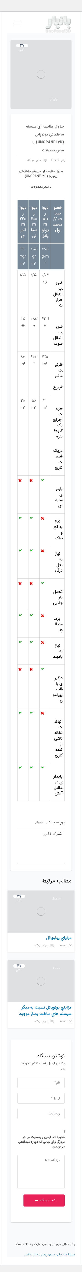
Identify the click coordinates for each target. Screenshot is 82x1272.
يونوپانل (54, 99)
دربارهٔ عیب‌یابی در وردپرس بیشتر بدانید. (49, 1254)
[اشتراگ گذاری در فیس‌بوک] (57, 847)
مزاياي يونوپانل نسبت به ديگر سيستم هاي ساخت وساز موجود (45, 1010)
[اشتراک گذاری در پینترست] (35, 857)
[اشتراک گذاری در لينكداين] (35, 847)
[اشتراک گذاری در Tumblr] (57, 857)
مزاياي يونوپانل (59, 938)
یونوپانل (38, 822)
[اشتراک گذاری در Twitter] (46, 847)
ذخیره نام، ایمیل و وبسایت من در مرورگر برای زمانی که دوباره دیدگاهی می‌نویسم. (41, 1142)
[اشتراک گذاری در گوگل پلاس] (46, 857)
